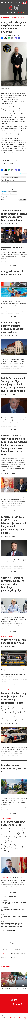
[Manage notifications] (25, 1018)
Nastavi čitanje (14, 265)
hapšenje (15, 160)
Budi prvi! (15, 177)
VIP (24, 12)
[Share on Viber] (16, 38)
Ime (2, 193)
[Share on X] (5, 38)
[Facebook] (2, 2)
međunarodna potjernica (8, 163)
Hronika (20, 12)
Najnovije (9, 1017)
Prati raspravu (25, 173)
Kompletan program (8, 961)
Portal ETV (16, 35)
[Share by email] (12, 38)
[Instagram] (11, 2)
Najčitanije (17, 1017)
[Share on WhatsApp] (9, 38)
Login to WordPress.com (12, 191)
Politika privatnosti (17, 1009)
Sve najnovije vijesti (9, 930)
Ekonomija (9, 12)
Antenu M (6, 877)
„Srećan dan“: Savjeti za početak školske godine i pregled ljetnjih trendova (14, 903)
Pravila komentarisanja (14, 1011)
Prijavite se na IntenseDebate (4, 191)
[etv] (14, 7)
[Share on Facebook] (2, 38)
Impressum (9, 1009)
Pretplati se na (5, 199)
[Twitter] (5, 2)
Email (11, 193)
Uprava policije (5, 160)
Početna (3, 1017)
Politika (3, 12)
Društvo (15, 12)
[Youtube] (8, 2)
